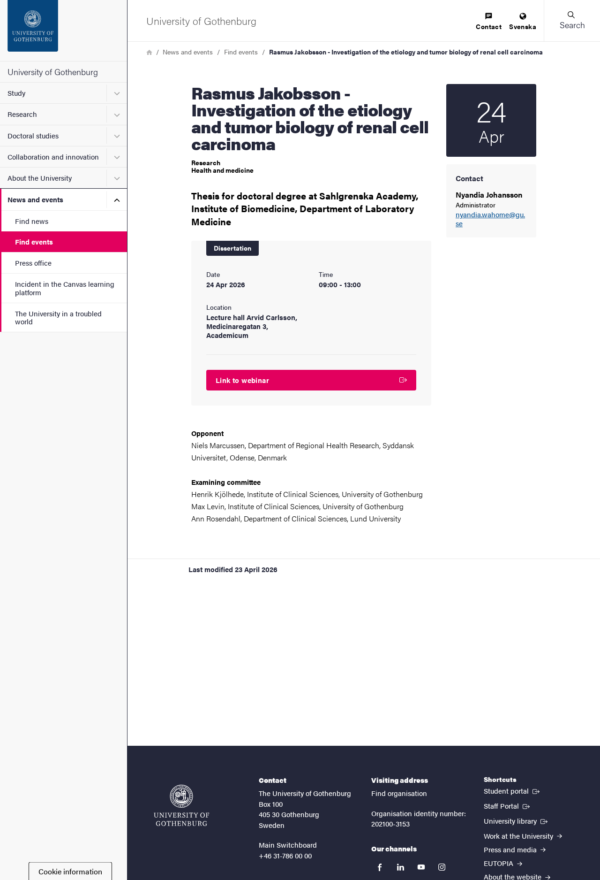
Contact (489, 26)
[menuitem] (488, 22)
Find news (31, 221)
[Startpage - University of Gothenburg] (63, 30)
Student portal (512, 790)
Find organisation (399, 793)
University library (516, 820)
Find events (34, 241)
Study (16, 93)
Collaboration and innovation (53, 156)
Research (22, 114)
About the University (40, 178)
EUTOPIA (499, 863)
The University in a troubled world (58, 317)
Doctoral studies (33, 135)
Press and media (511, 849)
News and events (35, 199)
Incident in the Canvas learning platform (64, 288)
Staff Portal (508, 805)
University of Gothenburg (53, 71)
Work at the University (519, 836)
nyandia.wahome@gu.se (490, 219)
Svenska (522, 26)
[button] (572, 20)
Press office (33, 263)
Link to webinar (242, 380)
